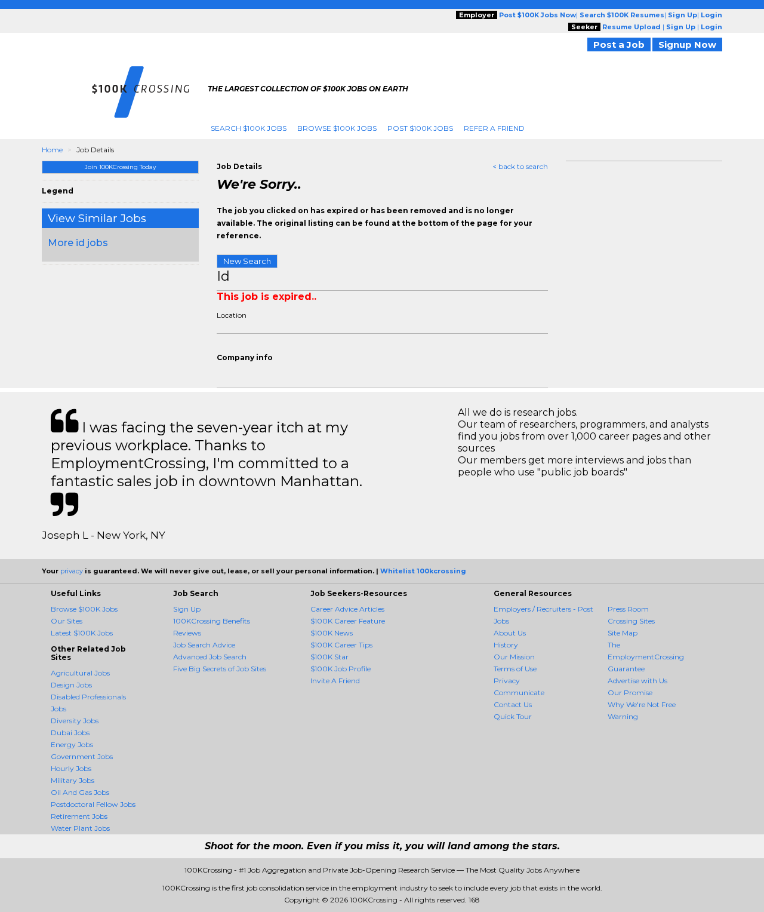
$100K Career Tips (341, 644)
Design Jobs (71, 684)
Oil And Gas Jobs (80, 792)
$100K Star (329, 656)
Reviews (187, 632)
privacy (71, 571)
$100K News (331, 632)
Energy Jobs (72, 744)
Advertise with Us (637, 680)
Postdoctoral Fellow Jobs (93, 804)
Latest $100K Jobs (82, 632)
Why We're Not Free (642, 704)
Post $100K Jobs (420, 128)
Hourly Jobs (71, 768)
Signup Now (687, 44)
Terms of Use (515, 668)
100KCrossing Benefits (211, 620)
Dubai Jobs (70, 732)
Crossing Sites (631, 620)
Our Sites (66, 620)
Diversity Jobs (74, 720)
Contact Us (513, 704)
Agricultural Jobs (80, 672)
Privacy (507, 680)
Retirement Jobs (79, 816)
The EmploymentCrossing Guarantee (646, 656)
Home (52, 149)
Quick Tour (513, 716)
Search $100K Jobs (248, 128)
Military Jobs (72, 780)
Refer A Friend (494, 128)
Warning (623, 716)
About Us (510, 632)
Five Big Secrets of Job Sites (219, 668)
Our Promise (630, 692)
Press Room (628, 608)
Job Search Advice (204, 644)
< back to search (520, 166)
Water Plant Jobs (80, 828)
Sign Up (187, 608)
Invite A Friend (335, 680)
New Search (247, 261)
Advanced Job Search (210, 656)
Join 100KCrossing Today (120, 167)
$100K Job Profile (340, 668)
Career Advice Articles (347, 608)
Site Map (622, 632)
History (506, 644)
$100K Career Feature (347, 620)
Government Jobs (82, 756)
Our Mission (514, 656)
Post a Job (619, 44)
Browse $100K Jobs (337, 128)
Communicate (519, 692)
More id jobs (78, 242)
